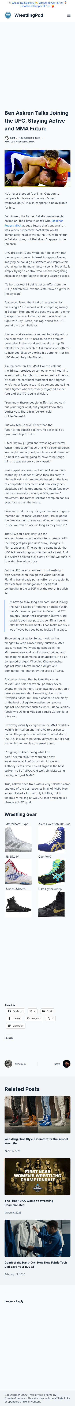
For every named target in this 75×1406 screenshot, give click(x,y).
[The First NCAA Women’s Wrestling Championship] (37, 1176)
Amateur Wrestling (16, 141)
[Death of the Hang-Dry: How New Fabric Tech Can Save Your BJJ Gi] (37, 1238)
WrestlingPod (28, 15)
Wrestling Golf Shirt (51, 2)
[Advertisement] (37, 61)
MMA (32, 141)
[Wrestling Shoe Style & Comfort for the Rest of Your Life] (37, 1114)
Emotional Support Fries (35, 6)
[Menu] (68, 15)
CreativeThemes (15, 1398)
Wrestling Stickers (23, 2)
